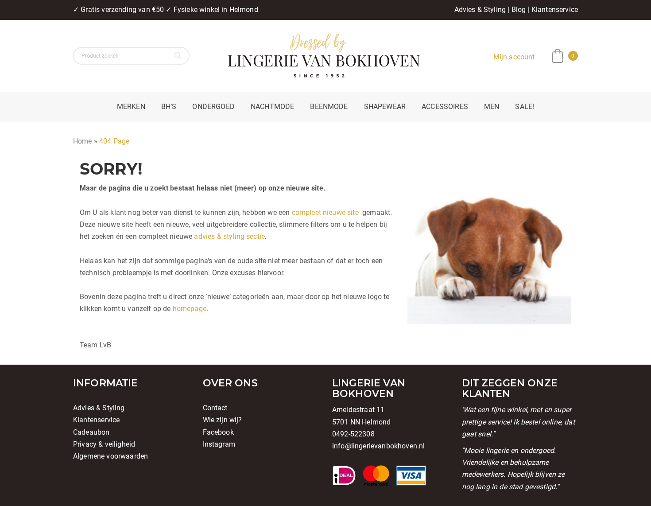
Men (491, 106)
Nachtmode (272, 106)
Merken (131, 106)
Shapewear (385, 106)
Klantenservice (554, 9)
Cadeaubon (91, 432)
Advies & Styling (480, 9)
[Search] (179, 56)
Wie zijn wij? (222, 420)
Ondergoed (213, 106)
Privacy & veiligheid (104, 444)
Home (82, 141)
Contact (215, 408)
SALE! (524, 106)
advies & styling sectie (229, 236)
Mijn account (514, 57)
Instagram (219, 444)
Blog (519, 9)
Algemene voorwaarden (110, 456)
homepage (189, 308)
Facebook (218, 432)
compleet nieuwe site (325, 212)
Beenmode (329, 106)
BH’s (169, 106)
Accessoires (445, 106)
